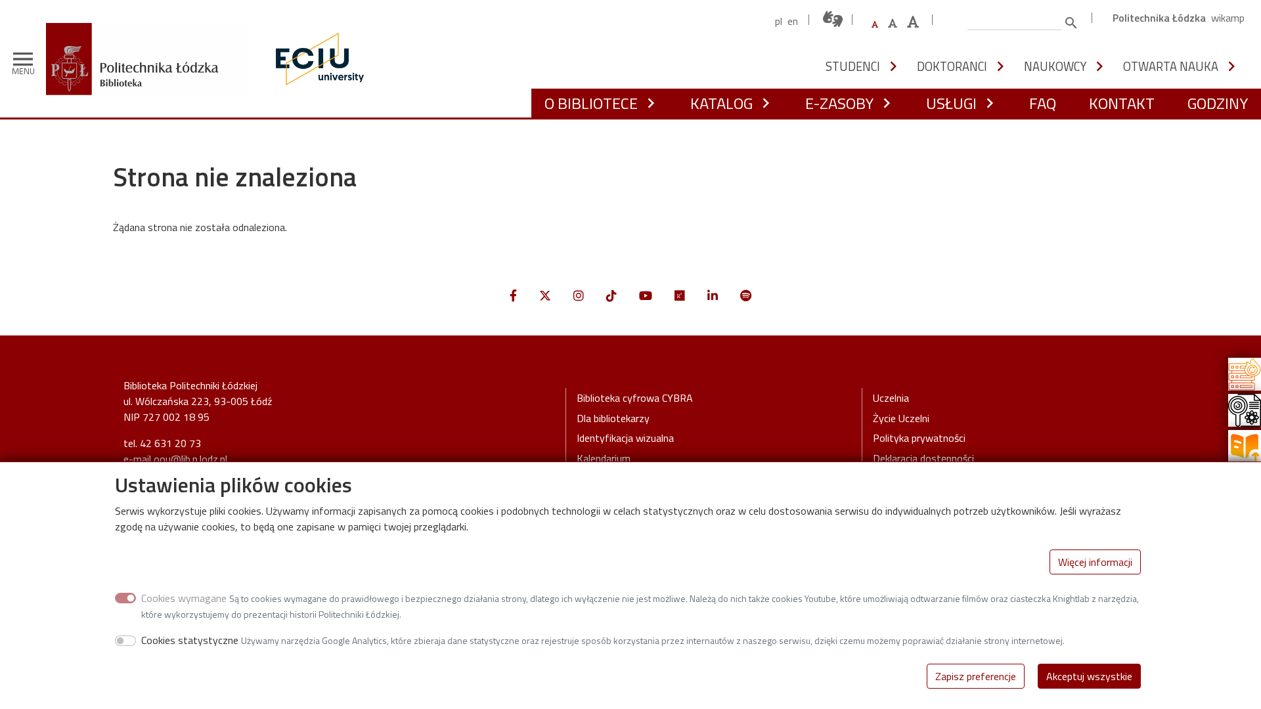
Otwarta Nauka (1170, 66)
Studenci (853, 66)
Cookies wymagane (184, 598)
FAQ (1042, 103)
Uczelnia (891, 398)
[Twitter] (545, 296)
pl (778, 21)
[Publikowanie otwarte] (1244, 445)
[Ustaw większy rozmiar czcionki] (892, 23)
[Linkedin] (712, 296)
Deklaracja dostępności (923, 458)
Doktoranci (952, 66)
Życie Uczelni (901, 418)
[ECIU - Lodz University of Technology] (316, 59)
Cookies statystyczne (189, 640)
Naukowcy (1055, 66)
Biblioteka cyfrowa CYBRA (635, 398)
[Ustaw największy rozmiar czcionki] (913, 22)
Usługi (951, 103)
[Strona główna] (152, 32)
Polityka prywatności (919, 438)
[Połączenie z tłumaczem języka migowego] (833, 19)
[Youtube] (645, 296)
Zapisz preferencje (975, 676)
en (792, 21)
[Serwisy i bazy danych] (1244, 373)
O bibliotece (591, 103)
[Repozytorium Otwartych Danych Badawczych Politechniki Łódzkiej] (1244, 409)
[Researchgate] (680, 296)
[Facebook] (513, 296)
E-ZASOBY (839, 103)
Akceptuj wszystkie (1089, 676)
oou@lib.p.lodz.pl (190, 459)
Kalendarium (603, 458)
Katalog (721, 103)
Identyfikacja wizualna (625, 438)
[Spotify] (745, 296)
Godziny (1217, 103)
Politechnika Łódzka (1159, 18)
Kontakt (1122, 103)
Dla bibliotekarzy (613, 418)
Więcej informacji (1095, 562)
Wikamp (1228, 18)
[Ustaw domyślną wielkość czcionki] (874, 24)
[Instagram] (578, 296)
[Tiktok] (611, 296)
